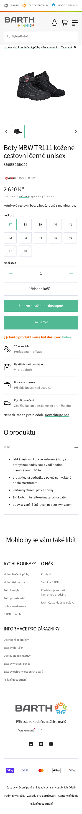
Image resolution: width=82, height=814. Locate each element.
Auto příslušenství (14, 598)
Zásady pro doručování (41, 795)
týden (66, 337)
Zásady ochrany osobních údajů (23, 672)
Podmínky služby (14, 795)
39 (43, 226)
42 (13, 240)
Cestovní (66, 47)
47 (13, 253)
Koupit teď (41, 322)
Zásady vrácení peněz (17, 664)
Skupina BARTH (50, 582)
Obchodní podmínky (16, 640)
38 (28, 226)
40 (58, 226)
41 (73, 226)
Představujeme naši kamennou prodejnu (53, 592)
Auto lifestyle (11, 590)
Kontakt (46, 574)
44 (43, 240)
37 (13, 226)
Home (8, 47)
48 (28, 253)
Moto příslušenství (15, 582)
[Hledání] (9, 36)
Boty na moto (50, 47)
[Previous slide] (7, 131)
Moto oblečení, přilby (27, 47)
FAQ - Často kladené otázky (57, 603)
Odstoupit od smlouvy (17, 656)
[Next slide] (75, 131)
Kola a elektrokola (15, 606)
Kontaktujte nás (57, 414)
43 (28, 240)
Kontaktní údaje (68, 795)
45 (58, 240)
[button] (54, 22)
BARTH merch (12, 614)
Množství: (10, 263)
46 (73, 240)
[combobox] (41, 36)
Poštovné (24, 196)
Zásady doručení (14, 648)
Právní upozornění (15, 680)
